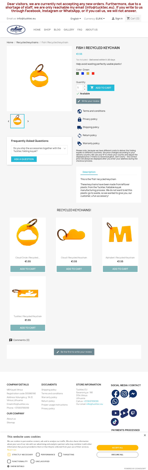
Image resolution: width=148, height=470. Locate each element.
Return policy (48, 401)
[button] (50, 466)
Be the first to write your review (76, 351)
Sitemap (11, 422)
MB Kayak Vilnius (15, 389)
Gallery (69, 29)
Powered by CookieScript (135, 468)
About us (92, 29)
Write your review (90, 101)
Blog (57, 29)
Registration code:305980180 (21, 393)
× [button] (145, 435)
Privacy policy (48, 408)
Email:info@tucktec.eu (18, 404)
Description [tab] (89, 171)
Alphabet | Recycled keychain (120, 257)
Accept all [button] (117, 447)
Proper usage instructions (54, 404)
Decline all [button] (117, 454)
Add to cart (100, 87)
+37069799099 (91, 401)
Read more (11, 449)
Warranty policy (49, 397)
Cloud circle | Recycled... (27, 257)
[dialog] (74, 451)
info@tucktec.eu (26, 18)
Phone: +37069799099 (18, 407)
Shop (47, 29)
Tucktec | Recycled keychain (28, 316)
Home (37, 29)
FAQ (79, 29)
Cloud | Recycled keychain (74, 257)
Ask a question (24, 159)
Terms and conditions (52, 393)
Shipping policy (48, 389)
